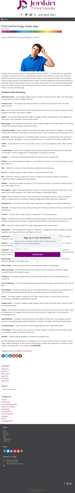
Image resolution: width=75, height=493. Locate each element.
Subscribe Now (37, 254)
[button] (37, 237)
